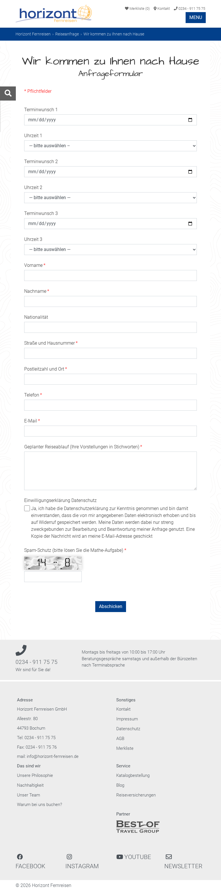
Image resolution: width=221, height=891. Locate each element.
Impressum (127, 719)
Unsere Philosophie (35, 775)
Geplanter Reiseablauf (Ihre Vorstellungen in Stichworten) (83, 447)
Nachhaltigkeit (30, 785)
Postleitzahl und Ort (45, 369)
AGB (120, 738)
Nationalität (36, 317)
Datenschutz (128, 728)
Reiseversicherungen (136, 795)
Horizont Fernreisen (33, 34)
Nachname (36, 291)
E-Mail (32, 421)
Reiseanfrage (67, 34)
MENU (195, 17)
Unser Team (28, 795)
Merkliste (139, 8)
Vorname (34, 265)
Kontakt (163, 8)
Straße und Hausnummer (51, 343)
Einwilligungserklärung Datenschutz (60, 500)
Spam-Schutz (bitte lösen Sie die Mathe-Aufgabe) (74, 550)
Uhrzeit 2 (33, 187)
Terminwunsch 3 (41, 213)
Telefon (33, 395)
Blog (120, 785)
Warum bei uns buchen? (39, 804)
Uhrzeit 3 (33, 239)
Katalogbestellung (133, 775)
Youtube (137, 857)
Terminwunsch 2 (41, 161)
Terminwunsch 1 (41, 109)
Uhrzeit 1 (33, 135)
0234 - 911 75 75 (191, 8)
